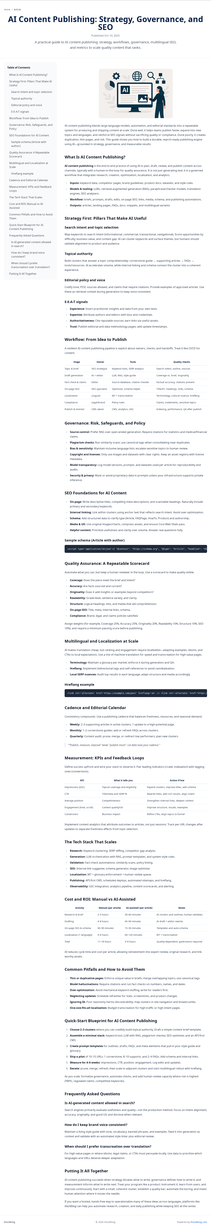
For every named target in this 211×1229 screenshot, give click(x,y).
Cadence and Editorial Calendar (28, 180)
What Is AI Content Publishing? (28, 75)
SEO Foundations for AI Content (29, 135)
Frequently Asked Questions (26, 235)
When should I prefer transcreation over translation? (30, 265)
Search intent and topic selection (31, 92)
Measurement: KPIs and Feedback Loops (30, 189)
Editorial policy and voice (26, 105)
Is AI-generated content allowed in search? (31, 244)
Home (7, 9)
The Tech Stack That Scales (25, 197)
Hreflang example (22, 173)
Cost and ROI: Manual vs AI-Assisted (26, 206)
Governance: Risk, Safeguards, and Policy (31, 127)
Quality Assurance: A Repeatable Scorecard (29, 154)
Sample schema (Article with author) (28, 144)
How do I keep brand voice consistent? (28, 254)
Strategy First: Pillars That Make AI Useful (30, 83)
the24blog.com (199, 1222)
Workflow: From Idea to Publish (29, 118)
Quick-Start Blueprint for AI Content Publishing (26, 227)
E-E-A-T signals (20, 111)
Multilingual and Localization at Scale (28, 165)
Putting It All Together (23, 274)
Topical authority (21, 98)
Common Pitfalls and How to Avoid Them (31, 216)
